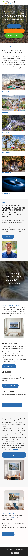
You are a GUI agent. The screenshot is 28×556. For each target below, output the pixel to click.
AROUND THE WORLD (7, 173)
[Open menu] (25, 2)
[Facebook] (12, 553)
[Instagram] (17, 553)
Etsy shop (15, 449)
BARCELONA (5, 112)
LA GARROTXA (5, 132)
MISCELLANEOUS (6, 193)
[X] (15, 553)
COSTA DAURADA (6, 152)
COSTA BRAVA (5, 91)
